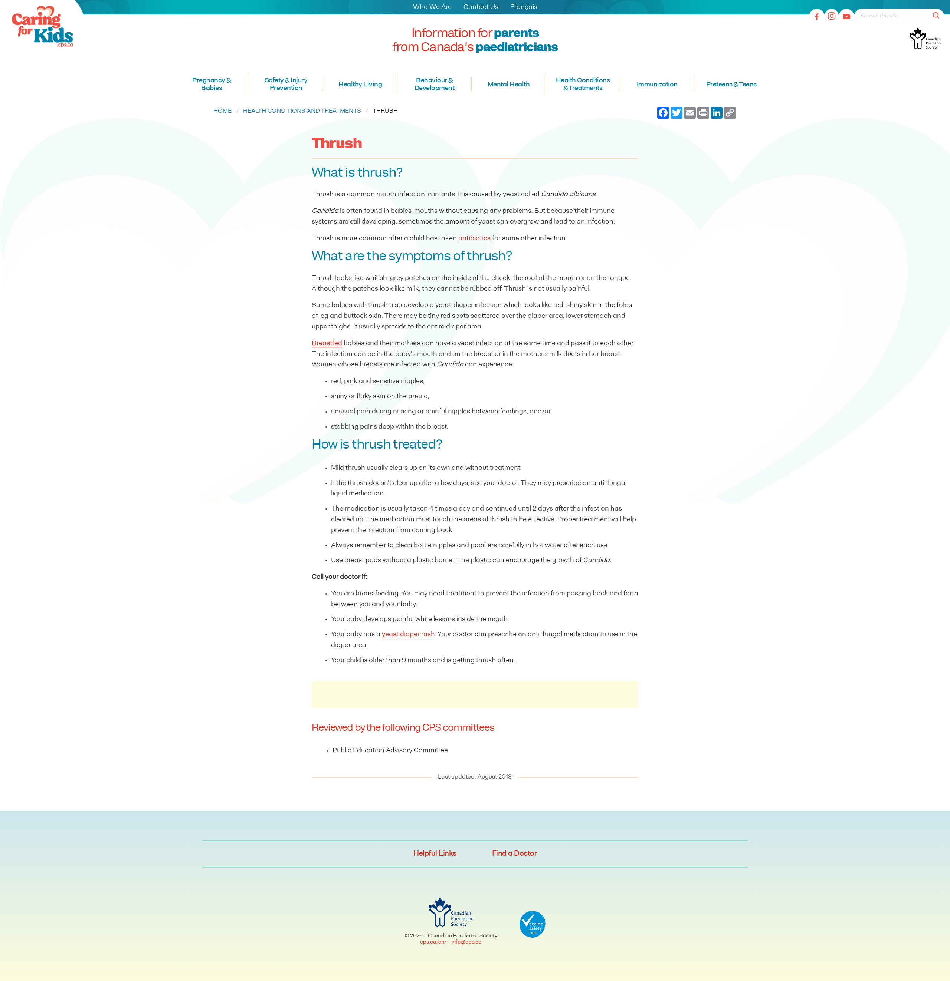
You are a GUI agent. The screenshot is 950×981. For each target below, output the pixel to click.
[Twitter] (832, 16)
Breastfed (327, 343)
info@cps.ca (467, 942)
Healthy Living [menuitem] (360, 85)
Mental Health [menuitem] (509, 85)
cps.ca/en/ (433, 942)
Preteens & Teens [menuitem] (731, 85)
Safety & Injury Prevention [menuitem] (286, 84)
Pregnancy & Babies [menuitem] (211, 84)
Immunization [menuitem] (657, 85)
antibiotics (474, 238)
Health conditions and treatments (302, 111)
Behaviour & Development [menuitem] (435, 84)
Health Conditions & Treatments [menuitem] (583, 84)
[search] (938, 16)
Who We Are (432, 7)
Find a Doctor (514, 854)
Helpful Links (434, 854)
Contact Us (480, 7)
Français (523, 7)
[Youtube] (846, 16)
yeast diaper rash (408, 634)
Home (222, 111)
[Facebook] (817, 16)
